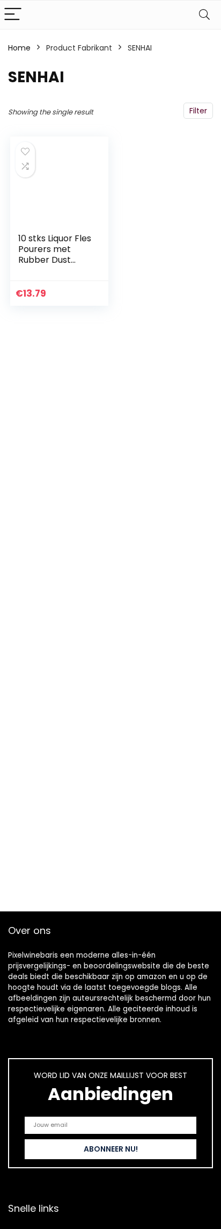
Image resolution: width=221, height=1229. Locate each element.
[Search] (204, 15)
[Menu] (13, 15)
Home (19, 47)
